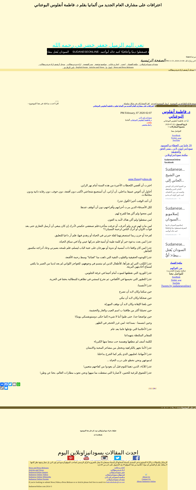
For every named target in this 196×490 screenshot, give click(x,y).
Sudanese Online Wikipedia (40, 477)
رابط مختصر (147, 125)
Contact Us (146, 479)
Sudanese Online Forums (39, 479)
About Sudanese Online (146, 481)
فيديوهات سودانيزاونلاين (115, 475)
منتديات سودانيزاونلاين (148, 64)
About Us (146, 477)
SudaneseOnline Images (38, 472)
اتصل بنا (108, 67)
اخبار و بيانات (113, 64)
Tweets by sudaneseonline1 (176, 285)
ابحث (123, 64)
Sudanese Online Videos (38, 475)
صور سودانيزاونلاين (117, 472)
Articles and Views (96, 67)
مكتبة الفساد (132, 64)
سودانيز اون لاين (145, 118)
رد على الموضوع (188, 408)
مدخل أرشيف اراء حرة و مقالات (51, 64)
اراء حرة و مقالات (73, 64)
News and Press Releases (123, 67)
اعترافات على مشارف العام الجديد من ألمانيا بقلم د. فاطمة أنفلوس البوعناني (123, 106)
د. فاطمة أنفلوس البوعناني (141, 120)
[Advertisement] (98, 26)
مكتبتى (149, 122)
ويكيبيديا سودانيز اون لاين (115, 477)
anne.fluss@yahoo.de (140, 179)
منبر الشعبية (87, 64)
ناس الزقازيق (68, 67)
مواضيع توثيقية (100, 64)
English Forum (81, 67)
